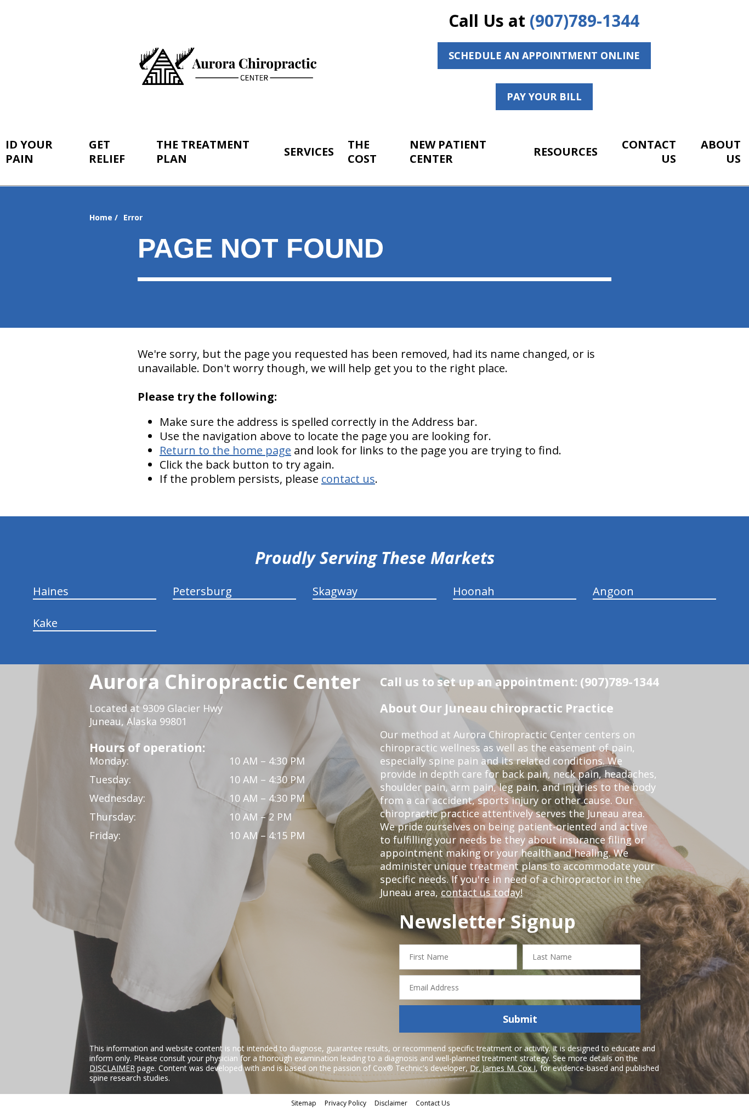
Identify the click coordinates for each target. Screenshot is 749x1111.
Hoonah (474, 591)
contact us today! (482, 892)
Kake (45, 623)
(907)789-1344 (584, 20)
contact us (348, 478)
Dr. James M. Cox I (503, 1068)
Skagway (335, 591)
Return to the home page (225, 450)
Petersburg (202, 591)
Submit (520, 1018)
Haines (51, 591)
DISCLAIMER (112, 1068)
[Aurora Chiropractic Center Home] (229, 67)
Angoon (613, 591)
